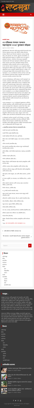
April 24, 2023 (6, 48)
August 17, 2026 (12, 378)
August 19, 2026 (12, 370)
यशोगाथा (4, 264)
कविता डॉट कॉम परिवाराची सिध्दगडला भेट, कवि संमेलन (19, 375)
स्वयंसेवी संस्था (5, 39)
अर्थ (6, 223)
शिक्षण (5, 281)
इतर (5, 268)
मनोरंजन (4, 262)
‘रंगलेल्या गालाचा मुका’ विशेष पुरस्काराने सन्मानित (20, 368)
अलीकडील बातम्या (8, 364)
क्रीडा (3, 258)
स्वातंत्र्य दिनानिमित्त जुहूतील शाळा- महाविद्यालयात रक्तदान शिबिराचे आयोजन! (20, 389)
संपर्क (3, 274)
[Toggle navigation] (3, 14)
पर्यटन (5, 272)
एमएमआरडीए (11, 223)
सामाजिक (4, 277)
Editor (12, 48)
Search (30, 245)
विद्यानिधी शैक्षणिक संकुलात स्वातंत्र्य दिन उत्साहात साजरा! (20, 382)
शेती (5, 283)
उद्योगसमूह (4, 256)
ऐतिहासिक (6, 270)
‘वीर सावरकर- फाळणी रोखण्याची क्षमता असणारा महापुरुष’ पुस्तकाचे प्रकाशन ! (16, 236)
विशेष (3, 266)
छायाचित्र (4, 260)
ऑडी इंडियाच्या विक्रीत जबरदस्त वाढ (12, 231)
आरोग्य (5, 279)
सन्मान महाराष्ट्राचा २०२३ (20, 223)
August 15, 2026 (12, 385)
